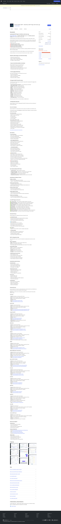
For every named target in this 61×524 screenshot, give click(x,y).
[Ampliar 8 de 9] (35, 448)
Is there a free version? (13, 491)
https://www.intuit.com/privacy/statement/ (18, 356)
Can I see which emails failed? (14, 489)
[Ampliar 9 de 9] (35, 455)
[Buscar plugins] (10, 8)
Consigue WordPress (57, 1)
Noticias (4, 514)
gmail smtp (46, 42)
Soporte (26, 514)
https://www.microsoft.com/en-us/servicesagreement (19, 366)
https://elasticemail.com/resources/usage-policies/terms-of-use (21, 310)
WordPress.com (50, 513)
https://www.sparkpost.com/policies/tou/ (18, 402)
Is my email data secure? (13, 476)
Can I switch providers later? (13, 478)
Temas (15, 514)
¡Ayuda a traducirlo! (37, 5)
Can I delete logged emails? (13, 498)
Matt (48, 514)
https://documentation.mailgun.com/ (17, 431)
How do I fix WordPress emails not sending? (16, 469)
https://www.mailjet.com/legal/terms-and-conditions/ (19, 348)
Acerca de (4, 513)
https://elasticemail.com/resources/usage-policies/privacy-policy (21, 309)
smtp (50, 42)
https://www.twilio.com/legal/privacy (17, 382)
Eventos (37, 514)
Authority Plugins (14, 506)
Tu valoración (40, 58)
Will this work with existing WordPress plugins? (16, 480)
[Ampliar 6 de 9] (26, 458)
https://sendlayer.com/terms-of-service (18, 301)
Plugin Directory (5, 3)
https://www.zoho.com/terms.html (17, 411)
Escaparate (15, 513)
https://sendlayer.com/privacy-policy (17, 300)
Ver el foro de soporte (41, 64)
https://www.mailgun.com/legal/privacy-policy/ (19, 337)
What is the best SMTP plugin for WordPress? (16, 471)
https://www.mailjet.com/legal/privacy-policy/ (19, 347)
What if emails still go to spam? (14, 487)
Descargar (49, 25)
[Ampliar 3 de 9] (17, 456)
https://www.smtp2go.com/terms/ (17, 392)
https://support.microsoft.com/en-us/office (19, 433)
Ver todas (49, 58)
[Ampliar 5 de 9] (26, 450)
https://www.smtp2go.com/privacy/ (17, 391)
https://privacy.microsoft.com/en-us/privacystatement (20, 365)
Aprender (26, 513)
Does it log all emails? (13, 496)
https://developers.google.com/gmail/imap (17, 432)
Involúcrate (37, 513)
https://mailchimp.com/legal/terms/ (17, 357)
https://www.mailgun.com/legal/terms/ (17, 338)
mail (48, 42)
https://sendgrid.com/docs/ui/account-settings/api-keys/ (20, 430)
